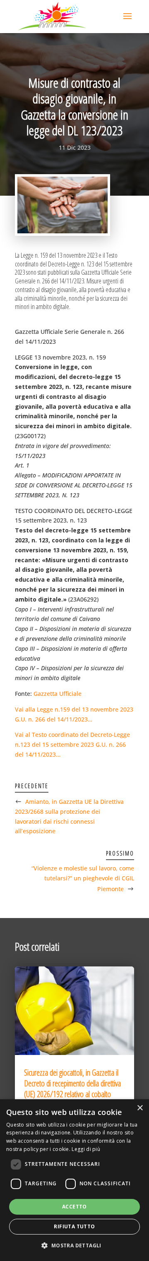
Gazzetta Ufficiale (58, 694)
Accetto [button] (74, 1206)
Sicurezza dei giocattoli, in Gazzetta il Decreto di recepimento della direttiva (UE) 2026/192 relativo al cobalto (72, 1083)
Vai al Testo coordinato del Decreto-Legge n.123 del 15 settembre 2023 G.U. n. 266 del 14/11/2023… (72, 744)
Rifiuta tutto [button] (74, 1226)
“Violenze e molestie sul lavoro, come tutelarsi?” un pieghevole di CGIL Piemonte (82, 878)
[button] (74, 1245)
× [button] (140, 1108)
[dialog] (74, 1180)
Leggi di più (86, 1149)
